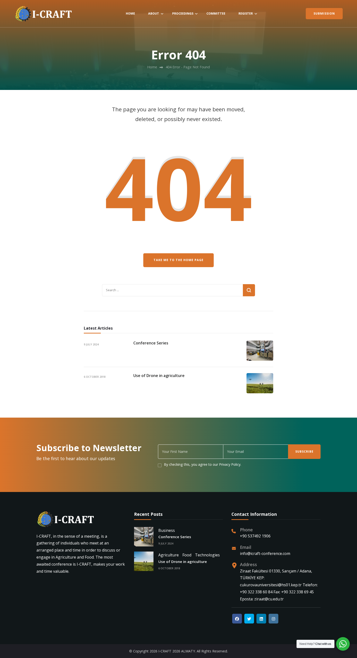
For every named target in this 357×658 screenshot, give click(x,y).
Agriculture (168, 555)
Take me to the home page (178, 260)
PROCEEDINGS (182, 13)
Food (186, 555)
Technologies (207, 555)
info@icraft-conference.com (265, 553)
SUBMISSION (324, 13)
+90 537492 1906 (255, 536)
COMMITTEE (215, 13)
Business (166, 530)
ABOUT (153, 13)
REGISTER (245, 13)
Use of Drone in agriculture (159, 375)
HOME (130, 13)
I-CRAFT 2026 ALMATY (176, 651)
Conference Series (150, 343)
